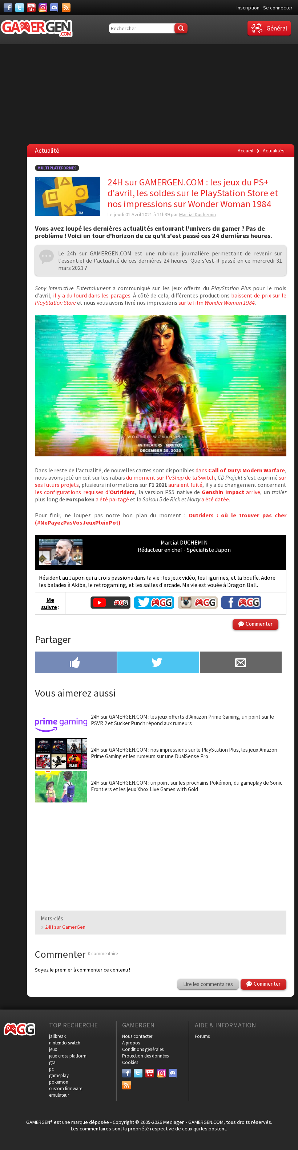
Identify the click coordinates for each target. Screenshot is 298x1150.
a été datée (215, 499)
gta (52, 1062)
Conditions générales (143, 1049)
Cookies (130, 1062)
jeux (53, 1049)
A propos (131, 1043)
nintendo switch (64, 1043)
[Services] (66, 7)
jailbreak (57, 1036)
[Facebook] (8, 7)
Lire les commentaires (208, 984)
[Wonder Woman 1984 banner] (160, 454)
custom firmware (65, 1088)
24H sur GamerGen (65, 927)
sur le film (216, 302)
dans (240, 470)
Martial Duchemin (197, 214)
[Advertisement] (160, 853)
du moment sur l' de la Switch (170, 477)
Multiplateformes (57, 168)
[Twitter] (19, 7)
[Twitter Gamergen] (154, 606)
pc (51, 1069)
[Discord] (54, 7)
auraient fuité (185, 484)
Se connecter (278, 7)
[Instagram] (43, 7)
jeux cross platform (67, 1056)
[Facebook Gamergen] (241, 606)
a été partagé (111, 499)
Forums (202, 1036)
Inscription (248, 7)
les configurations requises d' (85, 492)
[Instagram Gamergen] (198, 606)
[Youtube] (31, 7)
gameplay (59, 1075)
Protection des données (145, 1056)
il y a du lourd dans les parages (91, 295)
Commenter (259, 623)
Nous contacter (137, 1036)
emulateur (59, 1095)
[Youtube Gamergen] (110, 606)
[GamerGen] (36, 28)
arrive (231, 492)
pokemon (58, 1082)
